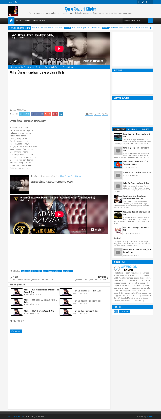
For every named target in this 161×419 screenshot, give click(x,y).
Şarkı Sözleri (67, 271)
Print (98, 114)
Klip (115, 312)
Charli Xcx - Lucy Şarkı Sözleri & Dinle (85, 310)
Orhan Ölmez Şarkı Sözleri (70, 176)
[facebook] (151, 2)
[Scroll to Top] (157, 415)
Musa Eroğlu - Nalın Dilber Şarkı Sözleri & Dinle (136, 213)
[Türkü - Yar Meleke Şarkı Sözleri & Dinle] (118, 186)
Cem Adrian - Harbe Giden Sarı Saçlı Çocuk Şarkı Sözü (125, 28)
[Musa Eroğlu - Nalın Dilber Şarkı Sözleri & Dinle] (118, 215)
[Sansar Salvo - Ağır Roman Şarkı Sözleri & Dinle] (118, 137)
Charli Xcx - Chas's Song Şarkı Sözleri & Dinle (39, 310)
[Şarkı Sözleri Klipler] (11, 20)
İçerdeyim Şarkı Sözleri (29, 271)
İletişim (27, 21)
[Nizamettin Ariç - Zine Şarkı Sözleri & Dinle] (118, 175)
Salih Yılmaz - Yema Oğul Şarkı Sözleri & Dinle (136, 228)
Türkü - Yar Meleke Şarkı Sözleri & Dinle (136, 183)
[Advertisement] (59, 90)
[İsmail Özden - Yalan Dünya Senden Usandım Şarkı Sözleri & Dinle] (118, 199)
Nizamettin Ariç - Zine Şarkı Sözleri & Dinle (137, 172)
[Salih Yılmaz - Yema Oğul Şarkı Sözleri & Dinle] (118, 230)
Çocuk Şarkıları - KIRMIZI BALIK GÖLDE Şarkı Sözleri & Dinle (136, 162)
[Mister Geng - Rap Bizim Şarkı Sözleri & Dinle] (118, 151)
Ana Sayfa (13, 2)
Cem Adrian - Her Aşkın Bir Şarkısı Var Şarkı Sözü (41, 28)
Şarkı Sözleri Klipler (80, 8)
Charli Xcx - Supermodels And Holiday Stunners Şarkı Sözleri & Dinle (41, 290)
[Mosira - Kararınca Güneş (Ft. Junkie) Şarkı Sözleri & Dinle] (118, 252)
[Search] (150, 20)
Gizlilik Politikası (39, 21)
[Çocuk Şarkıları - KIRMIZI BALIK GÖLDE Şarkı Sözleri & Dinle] (118, 164)
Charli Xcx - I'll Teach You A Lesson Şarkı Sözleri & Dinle (40, 300)
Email (90, 114)
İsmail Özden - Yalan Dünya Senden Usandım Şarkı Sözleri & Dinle (134, 197)
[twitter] (143, 2)
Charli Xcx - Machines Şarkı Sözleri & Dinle (87, 290)
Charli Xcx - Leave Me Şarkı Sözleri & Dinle (87, 300)
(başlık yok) (117, 238)
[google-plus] (147, 2)
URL (106, 114)
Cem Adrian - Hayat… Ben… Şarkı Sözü (82, 28)
